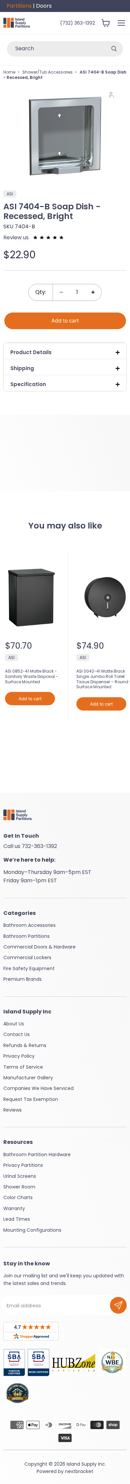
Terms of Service (23, 1067)
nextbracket (79, 1471)
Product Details (31, 352)
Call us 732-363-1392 (30, 846)
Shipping (22, 368)
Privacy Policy (19, 1056)
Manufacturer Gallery (28, 1077)
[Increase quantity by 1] (93, 292)
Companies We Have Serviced (38, 1088)
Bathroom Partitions (26, 936)
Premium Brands (22, 979)
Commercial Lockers (27, 957)
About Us (13, 1023)
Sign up (118, 1305)
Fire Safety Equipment (29, 968)
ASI (11, 657)
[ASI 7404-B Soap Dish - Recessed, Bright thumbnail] (14, 196)
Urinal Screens (19, 1176)
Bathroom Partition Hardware (37, 1154)
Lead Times (16, 1219)
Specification (28, 384)
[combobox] (56, 49)
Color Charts (18, 1197)
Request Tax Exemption (30, 1099)
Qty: (40, 292)
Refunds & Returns (24, 1045)
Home (9, 72)
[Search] (114, 49)
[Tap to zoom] (114, 96)
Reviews (12, 1110)
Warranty (14, 1208)
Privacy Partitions (23, 1165)
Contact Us (16, 1034)
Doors (44, 6)
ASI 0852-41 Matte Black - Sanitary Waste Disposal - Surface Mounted (31, 676)
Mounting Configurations (32, 1230)
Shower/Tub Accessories (47, 72)
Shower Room (19, 1186)
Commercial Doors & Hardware (39, 947)
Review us (16, 237)
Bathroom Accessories (29, 925)
